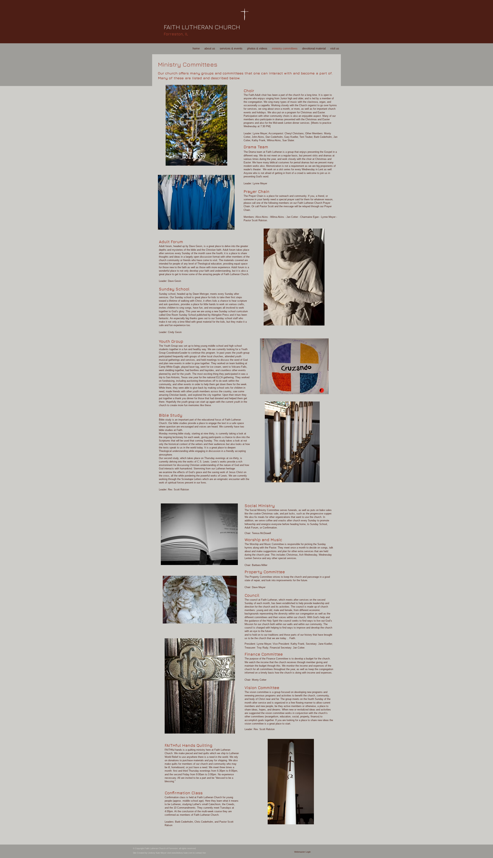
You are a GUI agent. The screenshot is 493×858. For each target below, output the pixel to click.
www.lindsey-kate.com (181, 853)
